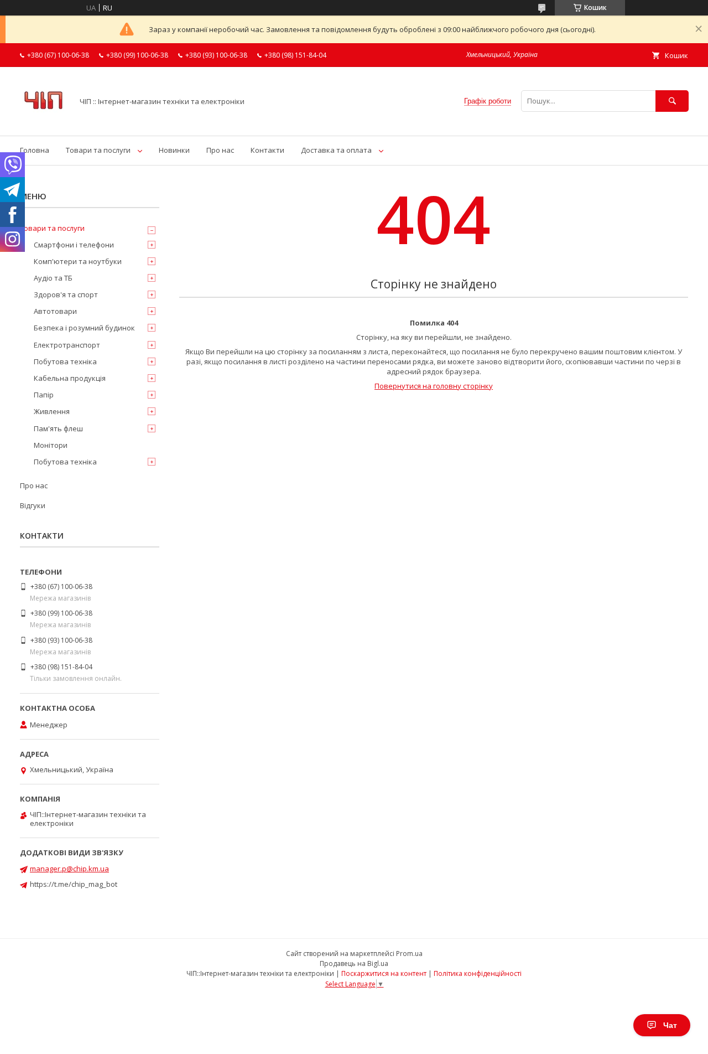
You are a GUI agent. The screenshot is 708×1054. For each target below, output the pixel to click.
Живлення (52, 411)
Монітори (50, 445)
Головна (34, 150)
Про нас (220, 150)
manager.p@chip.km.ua (69, 868)
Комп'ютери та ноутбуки (78, 261)
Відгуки (32, 505)
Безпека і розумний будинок (84, 328)
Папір (44, 395)
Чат (670, 1025)
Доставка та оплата (336, 150)
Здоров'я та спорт (66, 294)
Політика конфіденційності (478, 973)
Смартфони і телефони (74, 245)
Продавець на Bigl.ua (354, 963)
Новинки (174, 150)
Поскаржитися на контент (383, 973)
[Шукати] (672, 101)
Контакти (267, 150)
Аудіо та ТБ (53, 278)
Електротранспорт (67, 345)
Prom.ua (409, 953)
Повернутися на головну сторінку (433, 386)
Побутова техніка (65, 361)
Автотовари (55, 311)
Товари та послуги (98, 150)
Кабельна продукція (70, 378)
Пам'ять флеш (58, 428)
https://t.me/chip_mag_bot (73, 884)
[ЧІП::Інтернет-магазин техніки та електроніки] (43, 121)
